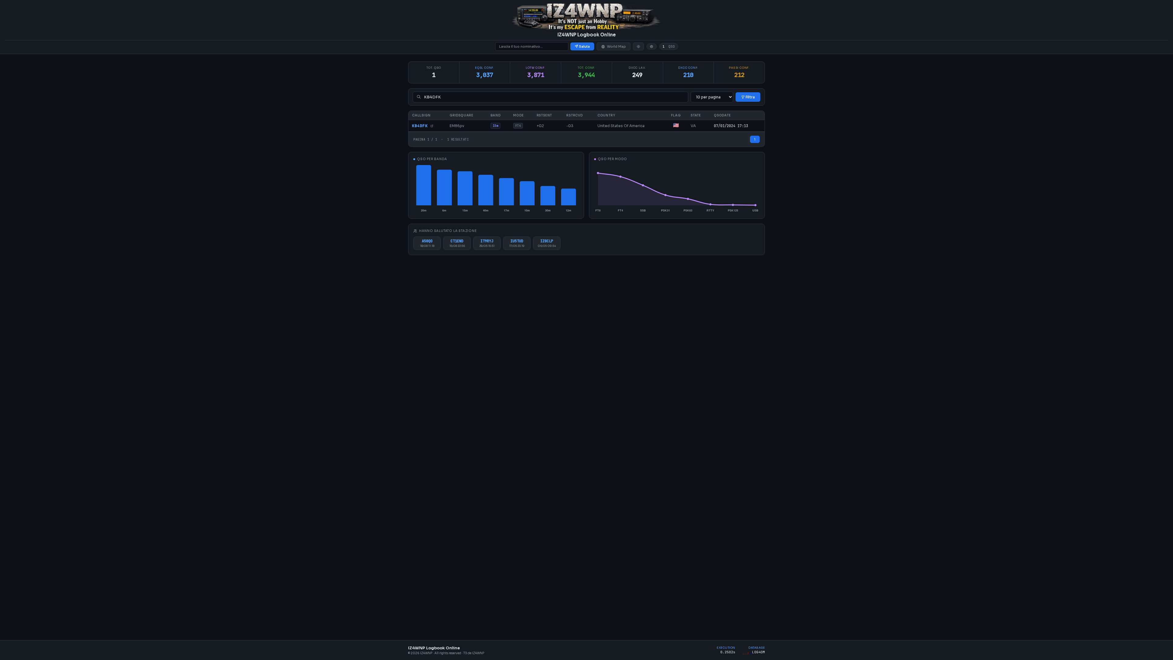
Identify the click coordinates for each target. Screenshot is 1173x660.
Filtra (750, 97)
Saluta (584, 46)
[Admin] (651, 46)
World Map (616, 46)
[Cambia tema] (638, 46)
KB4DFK (421, 125)
